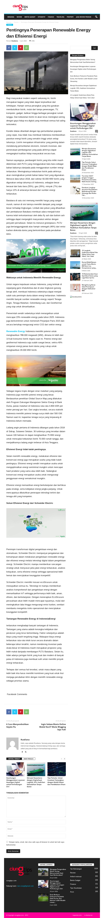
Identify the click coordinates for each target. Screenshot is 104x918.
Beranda (10, 17)
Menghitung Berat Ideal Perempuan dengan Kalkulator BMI (88, 288)
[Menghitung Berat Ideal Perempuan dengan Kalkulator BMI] (75, 288)
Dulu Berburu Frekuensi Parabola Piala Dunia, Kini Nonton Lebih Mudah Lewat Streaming (83, 78)
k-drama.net (88, 915)
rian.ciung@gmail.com (25, 886)
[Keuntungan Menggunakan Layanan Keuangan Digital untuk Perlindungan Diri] (15, 769)
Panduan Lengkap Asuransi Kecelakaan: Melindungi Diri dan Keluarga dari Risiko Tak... (90, 191)
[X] (14, 47)
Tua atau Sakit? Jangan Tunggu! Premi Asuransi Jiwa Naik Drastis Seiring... (89, 179)
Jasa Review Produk (83, 17)
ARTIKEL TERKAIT (14, 759)
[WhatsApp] (26, 47)
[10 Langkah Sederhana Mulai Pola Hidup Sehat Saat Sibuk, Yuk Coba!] (75, 253)
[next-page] (64, 759)
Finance (51, 17)
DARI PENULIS (28, 759)
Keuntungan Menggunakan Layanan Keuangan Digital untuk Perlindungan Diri (15, 782)
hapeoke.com (77, 915)
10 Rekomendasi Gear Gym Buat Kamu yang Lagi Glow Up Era (90, 276)
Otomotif (41, 17)
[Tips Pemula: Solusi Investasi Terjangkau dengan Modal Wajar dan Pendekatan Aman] (56, 769)
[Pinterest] (20, 47)
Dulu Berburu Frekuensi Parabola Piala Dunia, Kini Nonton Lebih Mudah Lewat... (57, 898)
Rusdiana (15, 41)
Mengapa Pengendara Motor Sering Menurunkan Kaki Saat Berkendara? (82, 61)
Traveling (60, 17)
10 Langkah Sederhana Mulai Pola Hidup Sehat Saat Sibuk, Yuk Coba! (82, 96)
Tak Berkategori (76, 869)
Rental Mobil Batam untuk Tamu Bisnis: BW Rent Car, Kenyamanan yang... (89, 265)
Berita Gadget (29, 17)
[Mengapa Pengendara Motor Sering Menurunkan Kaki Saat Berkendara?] (43, 872)
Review (19, 17)
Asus (72, 892)
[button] (96, 17)
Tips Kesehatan (76, 888)
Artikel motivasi (76, 877)
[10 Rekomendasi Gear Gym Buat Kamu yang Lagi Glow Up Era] (75, 277)
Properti (70, 17)
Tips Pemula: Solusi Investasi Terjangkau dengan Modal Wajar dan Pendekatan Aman (56, 781)
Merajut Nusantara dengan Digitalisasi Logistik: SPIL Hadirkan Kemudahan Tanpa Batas (36, 782)
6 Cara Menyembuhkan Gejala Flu (17, 725)
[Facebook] (8, 47)
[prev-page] (61, 759)
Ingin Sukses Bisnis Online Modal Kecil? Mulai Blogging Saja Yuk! (52, 727)
